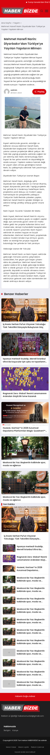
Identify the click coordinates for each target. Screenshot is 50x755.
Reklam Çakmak (37, 747)
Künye (15, 730)
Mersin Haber (11, 747)
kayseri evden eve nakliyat (25, 752)
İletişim (7, 730)
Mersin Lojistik (23, 747)
